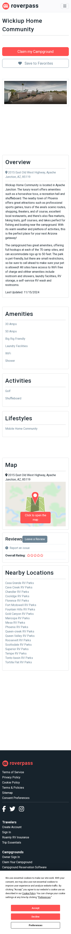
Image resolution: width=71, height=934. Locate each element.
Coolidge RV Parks (17, 596)
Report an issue (20, 548)
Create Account (11, 827)
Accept (35, 908)
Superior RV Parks (17, 649)
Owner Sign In (11, 857)
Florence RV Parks (17, 600)
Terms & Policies (13, 787)
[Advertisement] (35, 131)
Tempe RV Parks (16, 653)
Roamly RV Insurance (15, 837)
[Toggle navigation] (65, 6)
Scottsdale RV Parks (18, 644)
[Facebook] (5, 810)
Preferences (35, 925)
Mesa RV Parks (15, 622)
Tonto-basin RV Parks (19, 658)
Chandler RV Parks (17, 592)
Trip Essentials (11, 842)
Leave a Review (35, 539)
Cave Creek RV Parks (18, 587)
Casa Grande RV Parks (19, 583)
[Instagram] (21, 810)
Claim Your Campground (17, 862)
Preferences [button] (44, 897)
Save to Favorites (38, 63)
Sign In (6, 832)
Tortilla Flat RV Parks (18, 662)
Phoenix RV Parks (16, 627)
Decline (35, 916)
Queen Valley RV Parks (20, 636)
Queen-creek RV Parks (19, 631)
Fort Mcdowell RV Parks (20, 605)
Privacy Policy (11, 777)
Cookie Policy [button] (29, 893)
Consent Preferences (15, 798)
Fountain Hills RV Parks (20, 609)
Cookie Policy (11, 782)
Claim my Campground (35, 51)
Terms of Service (13, 772)
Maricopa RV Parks (17, 618)
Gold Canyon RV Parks (19, 614)
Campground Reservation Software (24, 867)
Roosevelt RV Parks (18, 640)
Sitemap (7, 793)
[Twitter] (14, 810)
